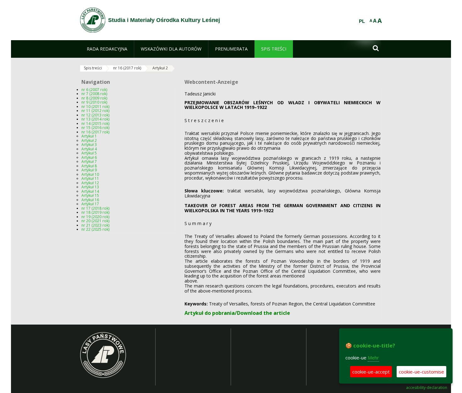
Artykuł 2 (160, 68)
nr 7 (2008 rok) (94, 93)
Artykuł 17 (90, 204)
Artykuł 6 (89, 157)
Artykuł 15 (90, 195)
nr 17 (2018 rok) (95, 208)
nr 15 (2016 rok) (95, 127)
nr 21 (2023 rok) (95, 225)
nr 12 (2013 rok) (95, 115)
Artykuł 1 (89, 136)
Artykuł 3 (89, 144)
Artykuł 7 (89, 161)
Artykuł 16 (90, 199)
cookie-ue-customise (421, 372)
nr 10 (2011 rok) (95, 106)
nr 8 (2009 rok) (94, 98)
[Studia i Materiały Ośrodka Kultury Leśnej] (92, 20)
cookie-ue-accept (371, 372)
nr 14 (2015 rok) (95, 123)
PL (362, 21)
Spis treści (93, 68)
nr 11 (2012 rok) (95, 110)
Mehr (373, 357)
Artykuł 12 (90, 183)
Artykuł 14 (90, 191)
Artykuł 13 (90, 187)
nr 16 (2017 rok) (127, 68)
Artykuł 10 (90, 174)
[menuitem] (107, 49)
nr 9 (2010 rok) (94, 102)
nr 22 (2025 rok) (95, 229)
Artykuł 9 (89, 170)
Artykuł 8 (89, 166)
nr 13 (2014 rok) (95, 119)
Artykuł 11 (90, 178)
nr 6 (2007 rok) (94, 89)
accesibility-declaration (426, 387)
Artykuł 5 (89, 153)
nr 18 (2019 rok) (95, 212)
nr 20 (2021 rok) (95, 220)
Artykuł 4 (89, 149)
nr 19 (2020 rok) (95, 216)
